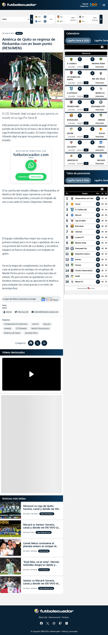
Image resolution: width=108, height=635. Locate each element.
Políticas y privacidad (69, 631)
